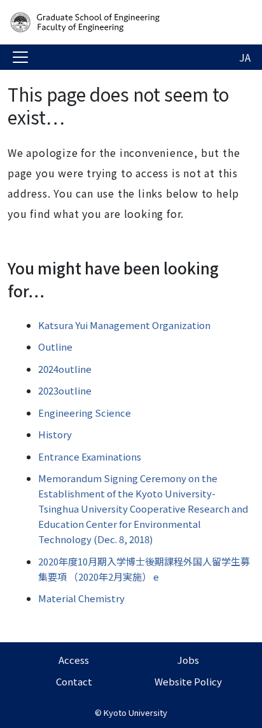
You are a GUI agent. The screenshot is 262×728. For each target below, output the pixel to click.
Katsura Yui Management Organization (124, 325)
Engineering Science (84, 412)
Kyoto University (135, 712)
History (55, 434)
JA (245, 57)
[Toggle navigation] (20, 57)
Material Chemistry (81, 598)
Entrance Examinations (89, 456)
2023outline (65, 390)
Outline (55, 346)
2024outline (65, 368)
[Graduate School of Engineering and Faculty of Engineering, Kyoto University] (109, 22)
